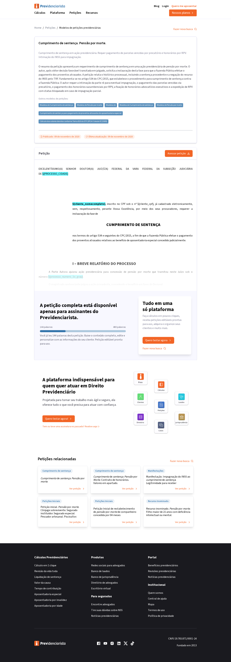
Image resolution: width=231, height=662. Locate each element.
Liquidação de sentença (47, 576)
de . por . (63, 480)
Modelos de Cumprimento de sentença (56, 105)
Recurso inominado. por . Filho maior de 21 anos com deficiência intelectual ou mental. (168, 512)
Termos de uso (156, 610)
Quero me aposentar (184, 6)
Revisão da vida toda (45, 571)
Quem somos (155, 592)
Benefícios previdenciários (163, 565)
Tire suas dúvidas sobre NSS (107, 610)
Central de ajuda (157, 598)
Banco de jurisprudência (104, 576)
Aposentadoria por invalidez (50, 600)
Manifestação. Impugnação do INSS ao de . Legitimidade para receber (168, 480)
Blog (156, 6)
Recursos (92, 13)
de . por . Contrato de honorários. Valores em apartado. (115, 480)
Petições (75, 13)
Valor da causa (42, 582)
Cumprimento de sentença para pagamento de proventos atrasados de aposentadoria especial (80, 113)
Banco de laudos (100, 571)
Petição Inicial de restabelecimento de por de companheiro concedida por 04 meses (114, 512)
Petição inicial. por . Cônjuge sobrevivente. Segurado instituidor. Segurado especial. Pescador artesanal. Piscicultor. (60, 511)
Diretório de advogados (104, 582)
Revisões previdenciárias (162, 571)
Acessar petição (177, 153)
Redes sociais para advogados (108, 565)
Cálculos (39, 13)
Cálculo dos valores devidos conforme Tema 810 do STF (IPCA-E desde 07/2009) (73, 121)
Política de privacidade (161, 615)
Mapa (151, 604)
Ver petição (75, 488)
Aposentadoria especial (47, 594)
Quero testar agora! (56, 419)
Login (165, 6)
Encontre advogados (103, 604)
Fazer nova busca (183, 29)
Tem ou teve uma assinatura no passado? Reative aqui (69, 426)
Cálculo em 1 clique (45, 565)
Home (37, 28)
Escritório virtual (101, 588)
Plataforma (57, 13)
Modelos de (111, 105)
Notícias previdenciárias (105, 615)
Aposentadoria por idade (48, 605)
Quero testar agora (156, 340)
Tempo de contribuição (47, 588)
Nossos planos (181, 13)
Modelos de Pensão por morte (89, 105)
